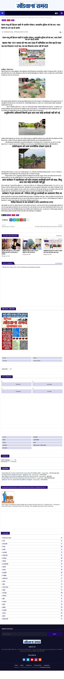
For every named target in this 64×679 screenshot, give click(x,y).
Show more (59, 235)
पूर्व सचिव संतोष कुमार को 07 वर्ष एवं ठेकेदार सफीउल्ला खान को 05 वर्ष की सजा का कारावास (11, 252)
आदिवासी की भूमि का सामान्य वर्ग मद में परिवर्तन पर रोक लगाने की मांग (30, 251)
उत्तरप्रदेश (32, 552)
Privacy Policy (38, 665)
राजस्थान (32, 601)
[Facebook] (10, 219)
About (35, 358)
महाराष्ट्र (32, 595)
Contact (5, 360)
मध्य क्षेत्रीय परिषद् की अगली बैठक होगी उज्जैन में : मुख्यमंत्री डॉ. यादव (16, 475)
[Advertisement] (32, 411)
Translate (13, 461)
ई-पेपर (35, 442)
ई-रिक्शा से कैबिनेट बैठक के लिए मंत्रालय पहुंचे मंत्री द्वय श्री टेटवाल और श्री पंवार (19, 478)
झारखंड (32, 566)
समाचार (8, 20)
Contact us (29, 665)
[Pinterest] (21, 219)
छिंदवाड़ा (32, 561)
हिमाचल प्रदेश (32, 619)
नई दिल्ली (32, 572)
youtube (49, 391)
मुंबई (32, 598)
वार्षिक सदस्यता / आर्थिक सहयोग (40, 445)
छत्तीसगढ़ (32, 558)
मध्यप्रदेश (4, 20)
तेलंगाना (32, 569)
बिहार (32, 584)
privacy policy (37, 360)
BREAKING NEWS (32, 538)
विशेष (32, 604)
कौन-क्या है (5, 448)
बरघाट (32, 581)
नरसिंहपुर (32, 575)
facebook (18, 384)
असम (32, 540)
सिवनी (7, 17)
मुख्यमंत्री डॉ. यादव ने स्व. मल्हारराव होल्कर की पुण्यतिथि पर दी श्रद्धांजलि (17, 479)
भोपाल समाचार (32, 587)
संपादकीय (32, 610)
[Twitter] (14, 219)
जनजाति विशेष (36, 439)
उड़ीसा (32, 549)
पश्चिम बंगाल (32, 578)
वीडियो (32, 607)
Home (3, 17)
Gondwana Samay (25, 667)
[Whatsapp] (17, 219)
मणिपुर (32, 590)
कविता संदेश (32, 555)
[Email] (24, 219)
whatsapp (49, 384)
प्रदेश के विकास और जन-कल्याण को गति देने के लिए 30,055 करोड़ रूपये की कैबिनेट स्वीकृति (21, 473)
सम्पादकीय (5, 445)
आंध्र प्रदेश (32, 543)
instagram (18, 391)
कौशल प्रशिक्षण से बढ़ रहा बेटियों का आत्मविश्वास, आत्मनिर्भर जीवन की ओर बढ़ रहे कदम (20, 476)
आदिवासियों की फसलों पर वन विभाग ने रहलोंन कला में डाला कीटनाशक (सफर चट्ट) (53, 251)
